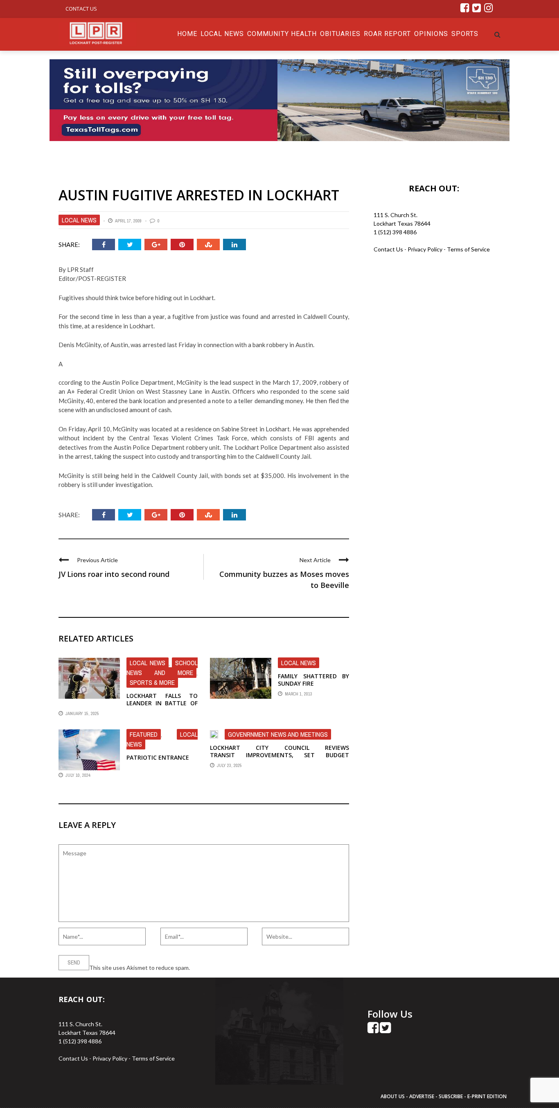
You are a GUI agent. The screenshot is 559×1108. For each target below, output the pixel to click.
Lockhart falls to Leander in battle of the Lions (162, 703)
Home (187, 34)
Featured (144, 734)
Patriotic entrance (157, 757)
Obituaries (340, 34)
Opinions (431, 34)
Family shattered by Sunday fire (313, 679)
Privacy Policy (426, 249)
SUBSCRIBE (451, 1096)
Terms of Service (468, 249)
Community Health (282, 34)
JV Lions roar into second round (114, 574)
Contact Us (81, 8)
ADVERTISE (421, 1096)
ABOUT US (393, 1096)
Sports (464, 34)
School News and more (162, 667)
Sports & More (152, 682)
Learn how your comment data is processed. (247, 967)
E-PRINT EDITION (487, 1096)
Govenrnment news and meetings (278, 734)
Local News (222, 34)
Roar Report (387, 34)
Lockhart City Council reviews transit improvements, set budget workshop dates (279, 755)
